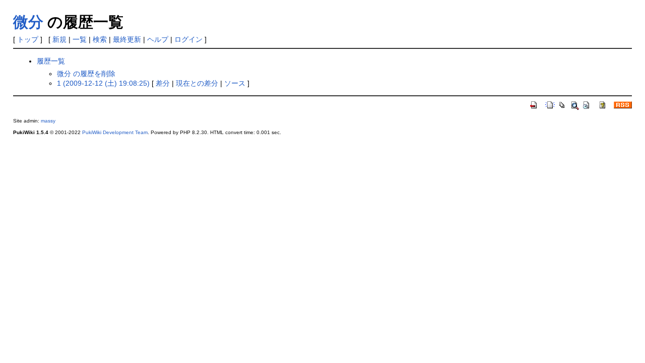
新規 (59, 39)
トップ (27, 39)
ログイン (188, 39)
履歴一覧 (51, 61)
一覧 (80, 39)
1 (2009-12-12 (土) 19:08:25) (103, 83)
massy (48, 121)
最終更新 (127, 39)
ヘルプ (157, 39)
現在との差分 (197, 83)
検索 (100, 39)
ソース (234, 83)
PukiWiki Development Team (115, 132)
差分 (163, 83)
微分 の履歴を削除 (86, 74)
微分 (28, 22)
